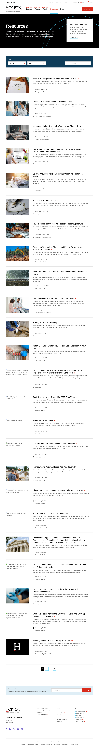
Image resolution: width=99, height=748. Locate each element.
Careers (65, 2)
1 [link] (42, 669)
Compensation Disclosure (46, 744)
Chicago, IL (79, 715)
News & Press (60, 713)
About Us (50, 2)
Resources (54, 9)
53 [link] (54, 669)
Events (62, 9)
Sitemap (23, 744)
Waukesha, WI (80, 721)
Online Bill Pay (75, 2)
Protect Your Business (42, 708)
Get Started (87, 9)
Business (29, 8)
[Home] (14, 9)
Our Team (58, 2)
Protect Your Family (42, 714)
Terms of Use (65, 744)
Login (83, 2)
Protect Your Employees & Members (43, 711)
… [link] (50, 668)
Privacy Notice (57, 744)
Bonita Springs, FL (81, 711)
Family (45, 8)
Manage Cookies (74, 744)
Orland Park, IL (80, 713)
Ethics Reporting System (32, 744)
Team (58, 717)
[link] (58, 669)
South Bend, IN (80, 717)
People (37, 8)
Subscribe (73, 37)
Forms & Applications (62, 719)
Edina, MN (79, 719)
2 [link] (46, 669)
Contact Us (59, 721)
